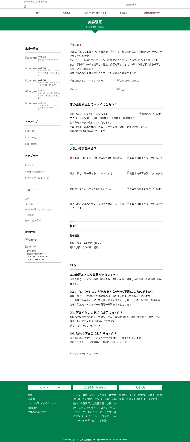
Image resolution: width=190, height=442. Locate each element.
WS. (126, 439)
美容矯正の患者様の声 (38, 178)
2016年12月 (33, 144)
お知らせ (31, 165)
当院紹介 (123, 13)
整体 (38, 13)
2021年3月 (32, 137)
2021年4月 (32, 131)
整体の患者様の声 (152, 13)
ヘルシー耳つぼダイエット (95, 13)
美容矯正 (66, 13)
